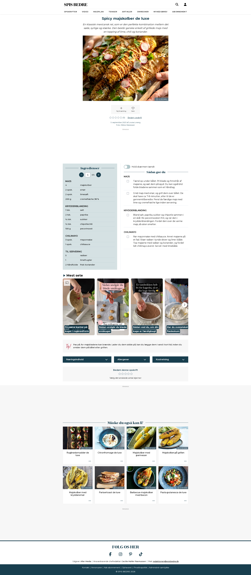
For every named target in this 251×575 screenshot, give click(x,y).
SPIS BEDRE (75, 4)
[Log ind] (185, 4)
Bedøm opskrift (135, 117)
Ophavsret (127, 567)
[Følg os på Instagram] (120, 554)
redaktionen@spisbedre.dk (166, 561)
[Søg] (177, 4)
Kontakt (85, 567)
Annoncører (96, 567)
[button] (79, 306)
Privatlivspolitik (140, 567)
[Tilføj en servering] (98, 174)
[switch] (127, 167)
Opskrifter (70, 12)
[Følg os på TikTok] (140, 554)
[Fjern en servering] (81, 174)
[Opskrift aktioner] (90, 461)
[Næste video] (184, 304)
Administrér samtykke (159, 567)
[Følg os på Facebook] (110, 554)
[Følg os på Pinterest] (130, 554)
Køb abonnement (112, 567)
